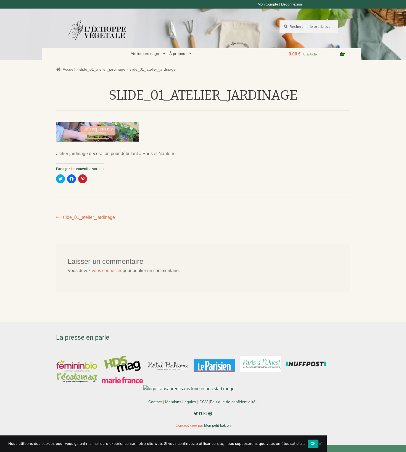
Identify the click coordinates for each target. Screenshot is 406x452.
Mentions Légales (180, 402)
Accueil (69, 69)
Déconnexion (291, 4)
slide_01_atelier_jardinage (102, 69)
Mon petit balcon (217, 425)
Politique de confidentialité (232, 402)
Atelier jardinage (145, 53)
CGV (203, 402)
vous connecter (107, 270)
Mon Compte (268, 4)
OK (313, 443)
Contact (155, 402)
